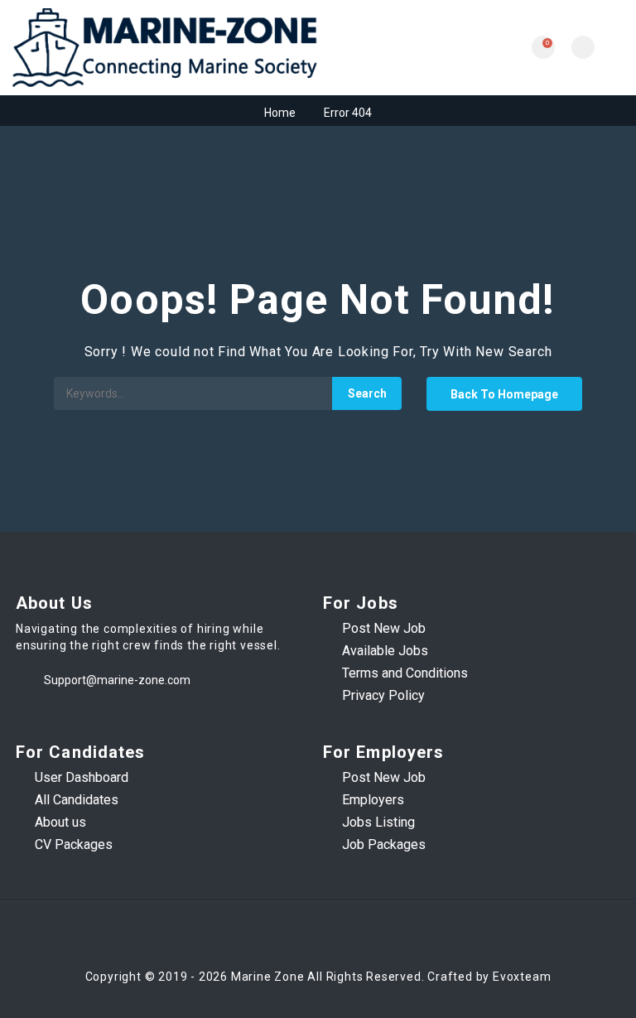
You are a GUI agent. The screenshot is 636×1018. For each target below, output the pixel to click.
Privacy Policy (383, 695)
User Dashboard (81, 777)
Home (280, 112)
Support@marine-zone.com (117, 680)
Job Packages (384, 844)
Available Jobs (385, 651)
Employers (373, 800)
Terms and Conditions (405, 673)
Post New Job (384, 628)
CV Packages (74, 844)
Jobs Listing (378, 822)
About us (60, 822)
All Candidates (76, 800)
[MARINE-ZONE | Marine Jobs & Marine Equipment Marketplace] (165, 47)
